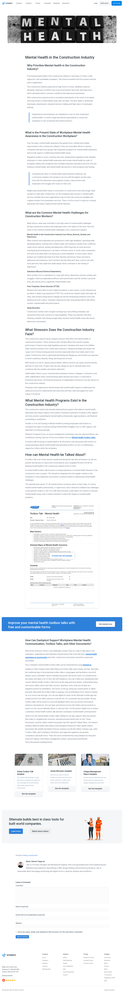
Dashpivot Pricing (89, 957)
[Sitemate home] (9, 955)
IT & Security (108, 975)
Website (19, 923)
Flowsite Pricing (88, 963)
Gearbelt (44, 963)
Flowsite (44, 966)
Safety (25, 855)
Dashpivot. (87, 665)
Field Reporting (67, 960)
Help (105, 981)
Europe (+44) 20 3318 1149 (10, 972)
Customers (107, 957)
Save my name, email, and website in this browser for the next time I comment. (50, 932)
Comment (19, 885)
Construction (33, 855)
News (105, 969)
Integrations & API (109, 978)
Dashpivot (45, 960)
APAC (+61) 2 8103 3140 (9, 967)
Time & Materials (68, 966)
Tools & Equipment (68, 972)
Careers (106, 966)
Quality (65, 963)
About (106, 963)
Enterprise (107, 960)
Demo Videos (108, 972)
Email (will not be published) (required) (30, 915)
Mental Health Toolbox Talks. (84, 437)
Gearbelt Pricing (88, 960)
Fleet (64, 969)
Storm (44, 957)
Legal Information (109, 990)
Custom (65, 975)
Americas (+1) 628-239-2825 (10, 969)
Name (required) (22, 907)
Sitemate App (46, 969)
